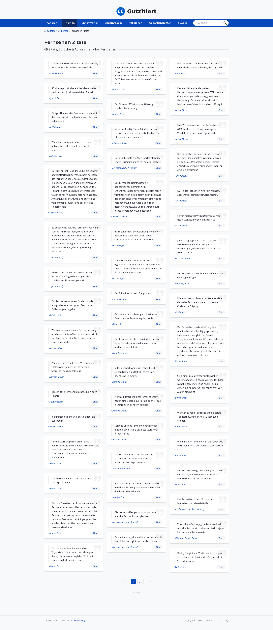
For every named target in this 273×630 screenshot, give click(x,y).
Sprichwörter (90, 22)
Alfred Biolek (181, 175)
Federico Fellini (56, 155)
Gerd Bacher (181, 312)
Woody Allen (118, 497)
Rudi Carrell (180, 455)
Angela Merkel (181, 110)
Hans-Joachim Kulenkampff (125, 522)
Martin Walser (56, 401)
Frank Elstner (181, 484)
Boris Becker (181, 73)
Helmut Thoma (56, 426)
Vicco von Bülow (182, 258)
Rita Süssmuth (119, 299)
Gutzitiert (52, 30)
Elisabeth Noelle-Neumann (124, 167)
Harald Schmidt (119, 352)
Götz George (118, 245)
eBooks (182, 22)
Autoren (52, 22)
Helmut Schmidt (120, 216)
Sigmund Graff (56, 212)
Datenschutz (66, 620)
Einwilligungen (80, 620)
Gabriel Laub (55, 315)
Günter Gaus (118, 324)
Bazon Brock (181, 360)
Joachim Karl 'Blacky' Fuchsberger (190, 509)
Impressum (51, 620)
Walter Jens (180, 566)
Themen (69, 22)
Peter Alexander (56, 73)
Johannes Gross (119, 142)
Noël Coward (55, 127)
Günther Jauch (182, 283)
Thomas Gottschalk (121, 468)
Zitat (95, 73)
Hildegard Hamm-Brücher (187, 538)
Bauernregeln (113, 22)
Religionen (135, 22)
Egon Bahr (54, 98)
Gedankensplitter (160, 22)
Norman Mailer (56, 347)
